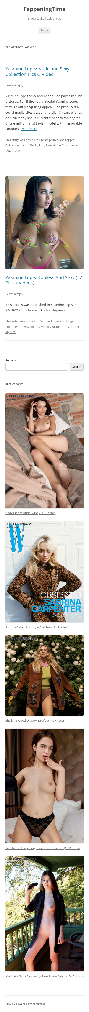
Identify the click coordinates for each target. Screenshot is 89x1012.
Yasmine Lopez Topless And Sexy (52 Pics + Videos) (43, 280)
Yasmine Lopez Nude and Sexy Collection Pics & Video (37, 71)
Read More (29, 129)
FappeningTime (44, 9)
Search (10, 360)
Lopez (24, 145)
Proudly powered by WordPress (25, 1004)
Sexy (48, 145)
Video (57, 145)
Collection (12, 145)
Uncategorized (49, 140)
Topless (34, 327)
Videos (45, 327)
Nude (33, 145)
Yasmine (68, 145)
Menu (44, 30)
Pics (41, 145)
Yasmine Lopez (49, 321)
